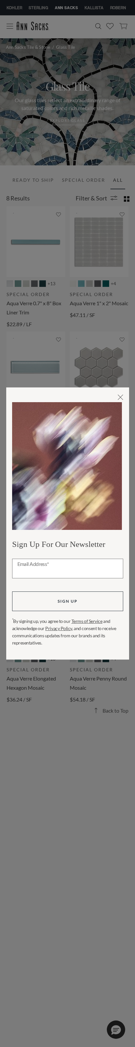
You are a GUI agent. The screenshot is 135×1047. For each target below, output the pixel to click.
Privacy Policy (58, 628)
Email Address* (33, 564)
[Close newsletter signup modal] (120, 397)
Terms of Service (87, 621)
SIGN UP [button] (67, 601)
